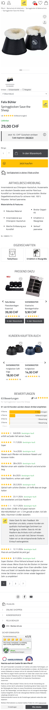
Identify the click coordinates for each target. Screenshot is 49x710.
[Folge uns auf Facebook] (24, 596)
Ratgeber (28, 89)
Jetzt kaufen (26, 163)
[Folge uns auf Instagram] (17, 596)
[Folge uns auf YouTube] (31, 596)
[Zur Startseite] (24, 2)
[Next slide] (46, 82)
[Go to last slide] (3, 301)
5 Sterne (4, 411)
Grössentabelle (14, 89)
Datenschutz (42, 703)
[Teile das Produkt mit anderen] (44, 22)
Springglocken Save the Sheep (13, 10)
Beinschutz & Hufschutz (15, 8)
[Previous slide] (3, 82)
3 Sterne (4, 419)
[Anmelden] (9, 2)
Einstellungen (12, 707)
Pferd (3, 8)
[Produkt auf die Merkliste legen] (44, 16)
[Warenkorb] (46, 2)
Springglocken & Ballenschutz (36, 8)
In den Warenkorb (14, 320)
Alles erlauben (36, 707)
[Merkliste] (40, 2)
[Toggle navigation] (3, 3)
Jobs (12, 625)
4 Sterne (4, 415)
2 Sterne (4, 422)
